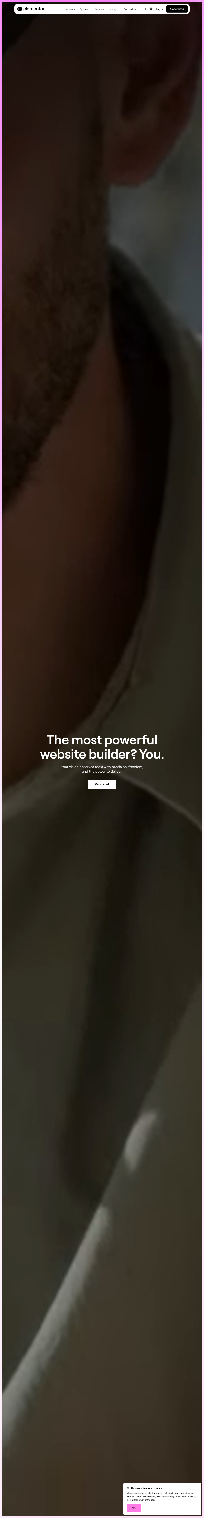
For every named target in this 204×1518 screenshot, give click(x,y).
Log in (159, 8)
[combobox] (152, 9)
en (146, 8)
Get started (177, 8)
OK (133, 1507)
